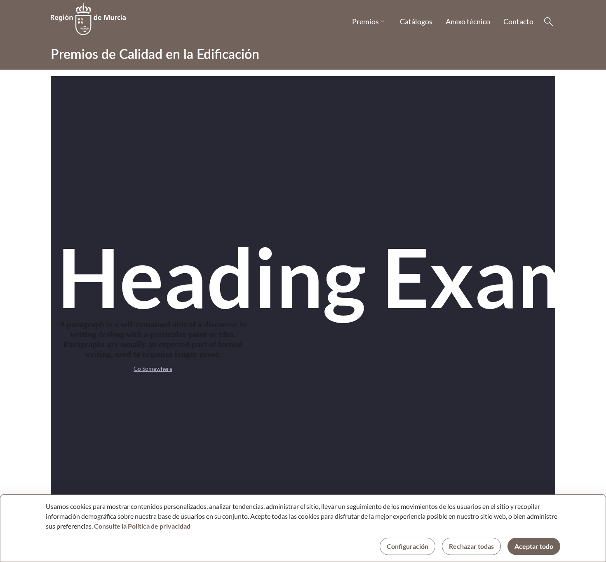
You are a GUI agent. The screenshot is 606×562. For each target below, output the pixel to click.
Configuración (407, 546)
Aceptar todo (533, 546)
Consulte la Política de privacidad (142, 526)
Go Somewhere (153, 368)
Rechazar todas (471, 546)
